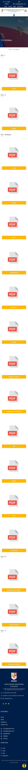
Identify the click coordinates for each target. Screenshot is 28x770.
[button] (14, 15)
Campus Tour (4, 724)
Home (10, 49)
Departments (6, 733)
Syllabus (5, 736)
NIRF (14, 6)
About (2, 719)
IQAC (5, 6)
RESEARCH (20, 6)
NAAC (10, 6)
